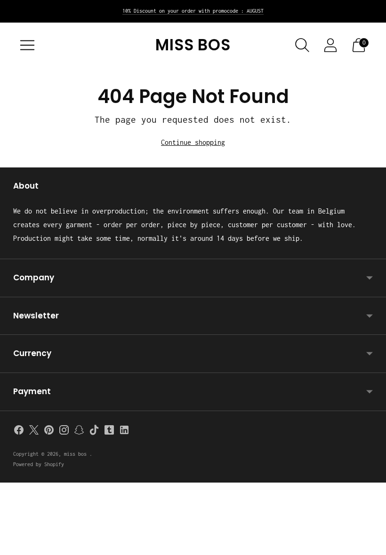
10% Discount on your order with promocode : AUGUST (193, 11)
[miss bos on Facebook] (18, 431)
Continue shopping (193, 142)
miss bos (76, 454)
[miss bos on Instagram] (64, 431)
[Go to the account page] (330, 45)
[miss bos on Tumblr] (109, 431)
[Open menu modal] (27, 45)
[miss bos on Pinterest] (49, 431)
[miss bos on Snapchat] (79, 431)
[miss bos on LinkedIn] (124, 431)
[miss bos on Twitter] (34, 431)
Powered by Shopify (38, 464)
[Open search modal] (302, 45)
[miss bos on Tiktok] (94, 431)
